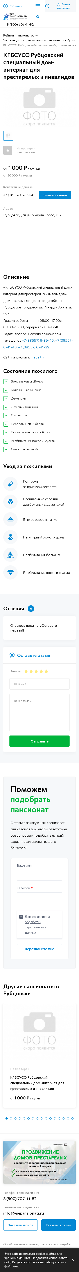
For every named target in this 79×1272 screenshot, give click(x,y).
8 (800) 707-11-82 (20, 24)
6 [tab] (28, 1118)
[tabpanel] (39, 1056)
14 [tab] (64, 1118)
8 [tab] (37, 1118)
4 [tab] (20, 1118)
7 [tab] (33, 1118)
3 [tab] (15, 1118)
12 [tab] (55, 1118)
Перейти (38, 357)
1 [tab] (6, 1118)
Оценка (15, 671)
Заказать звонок (55, 195)
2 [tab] (11, 1118)
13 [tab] (59, 1118)
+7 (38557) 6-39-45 (19, 195)
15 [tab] (68, 1118)
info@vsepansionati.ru (23, 1213)
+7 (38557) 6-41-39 (33, 347)
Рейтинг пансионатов (18, 35)
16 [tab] (72, 1118)
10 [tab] (46, 1118)
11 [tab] (50, 1118)
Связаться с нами (58, 1225)
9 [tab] (42, 1118)
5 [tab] (24, 1118)
